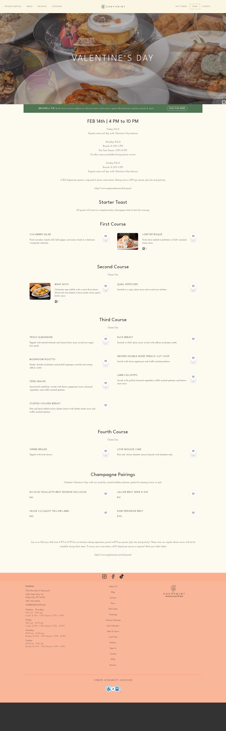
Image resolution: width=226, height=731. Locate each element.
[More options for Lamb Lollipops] (193, 377)
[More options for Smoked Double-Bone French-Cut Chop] (193, 358)
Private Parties (13, 6)
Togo (195, 6)
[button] (69, 240)
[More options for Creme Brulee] (106, 451)
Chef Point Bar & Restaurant (174, 591)
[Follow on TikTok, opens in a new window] (121, 577)
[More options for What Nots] (106, 286)
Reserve (42, 6)
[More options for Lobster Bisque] (193, 236)
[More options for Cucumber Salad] (106, 236)
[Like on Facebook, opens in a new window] (113, 577)
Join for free (177, 108)
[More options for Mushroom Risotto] (106, 361)
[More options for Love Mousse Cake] (193, 451)
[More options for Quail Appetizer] (193, 286)
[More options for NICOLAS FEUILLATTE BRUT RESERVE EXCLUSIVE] (106, 494)
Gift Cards (181, 6)
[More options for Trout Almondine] (106, 339)
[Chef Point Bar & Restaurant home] (113, 6)
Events (206, 6)
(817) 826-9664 (33, 601)
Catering (57, 6)
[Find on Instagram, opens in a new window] (104, 577)
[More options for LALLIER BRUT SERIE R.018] (193, 494)
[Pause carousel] (224, 102)
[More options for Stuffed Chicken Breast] (106, 405)
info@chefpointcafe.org (35, 605)
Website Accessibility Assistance (113, 680)
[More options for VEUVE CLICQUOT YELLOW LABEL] (106, 513)
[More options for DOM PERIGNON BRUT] (193, 513)
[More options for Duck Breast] (193, 339)
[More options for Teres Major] (106, 383)
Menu (30, 6)
